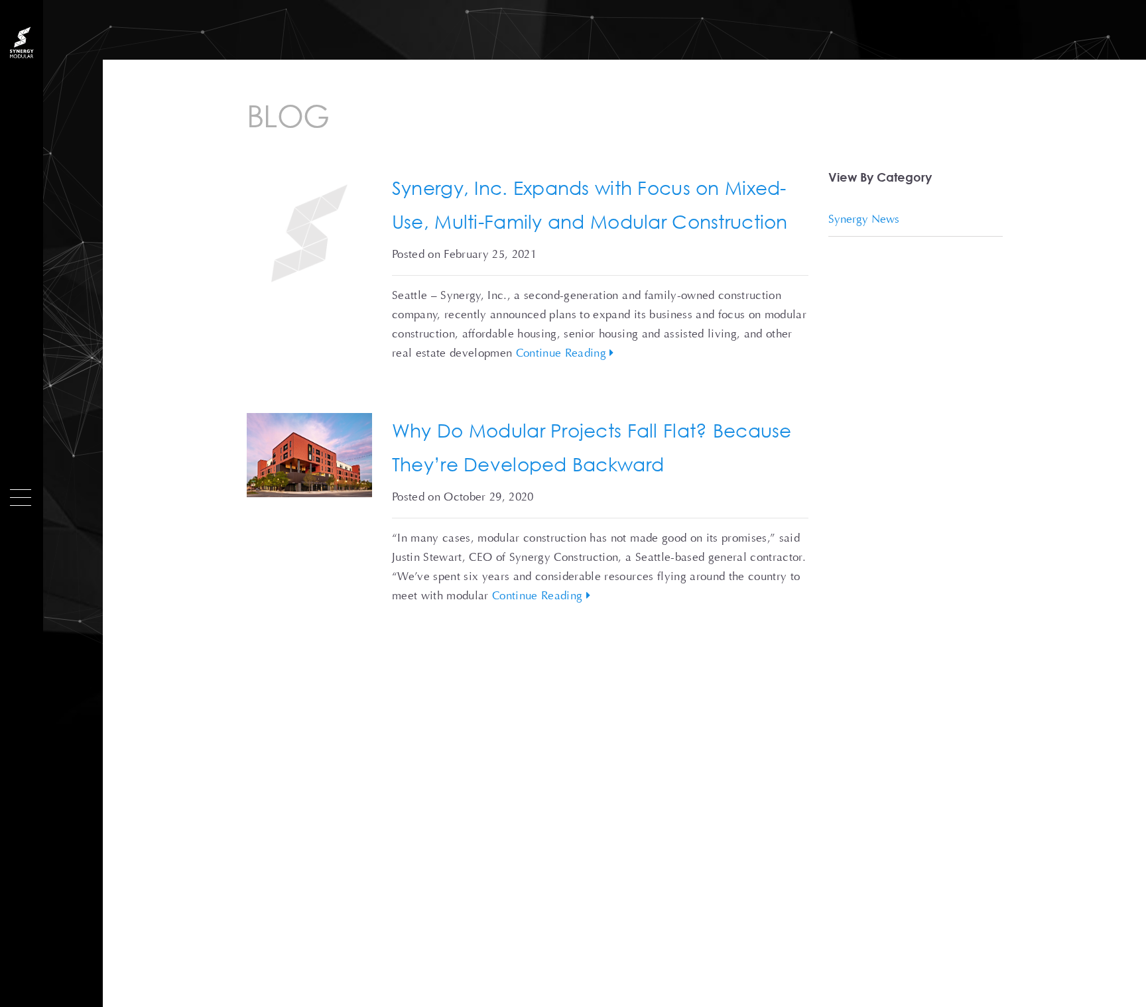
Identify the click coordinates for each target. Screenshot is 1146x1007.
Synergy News (863, 219)
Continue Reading (563, 353)
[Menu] (20, 497)
